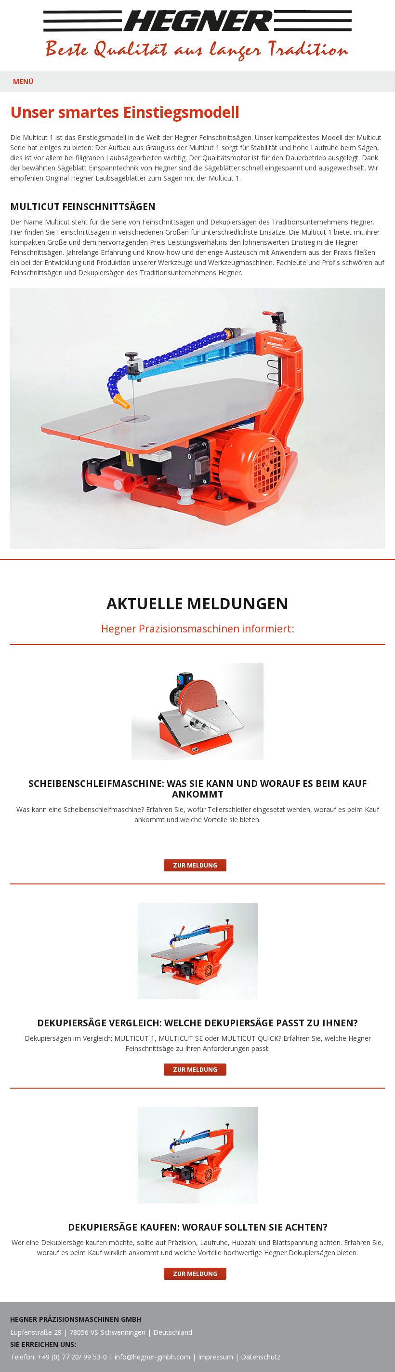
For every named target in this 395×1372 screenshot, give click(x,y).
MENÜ (23, 81)
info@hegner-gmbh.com (152, 1356)
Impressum (215, 1356)
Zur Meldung (195, 865)
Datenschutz (260, 1356)
